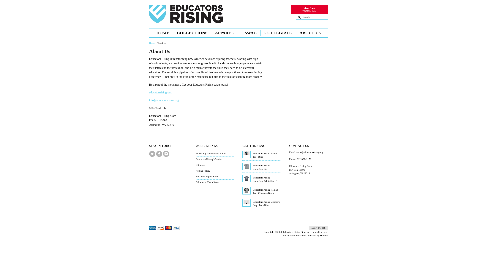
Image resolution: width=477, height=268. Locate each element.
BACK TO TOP (318, 228)
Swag (251, 33)
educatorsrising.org (160, 92)
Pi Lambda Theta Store (207, 182)
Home (162, 33)
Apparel (224, 33)
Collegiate (278, 33)
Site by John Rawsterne (294, 235)
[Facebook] (159, 154)
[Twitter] (152, 154)
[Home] (186, 18)
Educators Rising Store (294, 232)
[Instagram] (166, 154)
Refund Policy (203, 171)
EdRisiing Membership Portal (211, 153)
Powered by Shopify (318, 235)
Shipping (200, 165)
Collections (192, 33)
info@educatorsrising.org (164, 100)
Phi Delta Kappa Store (207, 176)
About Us (310, 33)
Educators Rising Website (209, 159)
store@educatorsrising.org (309, 152)
